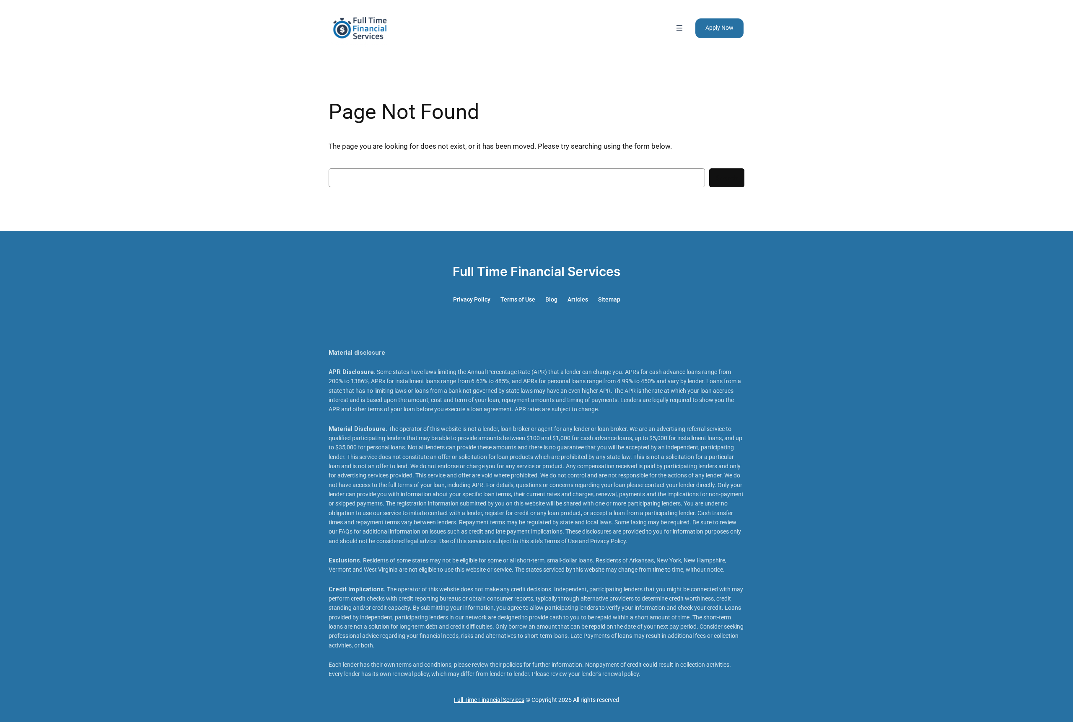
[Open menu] (679, 28)
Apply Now (719, 27)
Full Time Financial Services (536, 271)
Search (727, 178)
